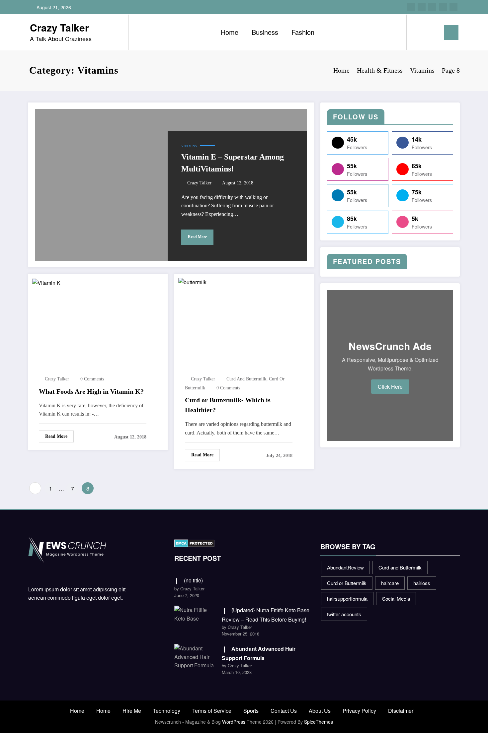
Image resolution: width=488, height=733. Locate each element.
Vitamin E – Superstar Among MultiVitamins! (232, 163)
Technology (166, 710)
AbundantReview (345, 567)
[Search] (418, 32)
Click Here (390, 386)
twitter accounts (344, 614)
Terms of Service (211, 710)
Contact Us (284, 710)
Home (229, 32)
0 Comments (92, 378)
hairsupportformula (347, 598)
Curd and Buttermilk (246, 378)
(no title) (193, 580)
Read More (197, 236)
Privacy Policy (359, 710)
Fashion (302, 32)
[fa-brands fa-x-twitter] (422, 7)
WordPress (233, 721)
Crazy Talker (59, 27)
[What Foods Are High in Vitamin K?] (46, 282)
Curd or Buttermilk (346, 582)
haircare (390, 582)
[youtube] (453, 7)
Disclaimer (400, 710)
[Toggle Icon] (451, 32)
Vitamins (189, 146)
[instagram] (443, 7)
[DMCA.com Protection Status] (194, 542)
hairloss (421, 582)
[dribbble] (432, 7)
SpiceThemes (318, 721)
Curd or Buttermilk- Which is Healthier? (228, 405)
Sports (251, 710)
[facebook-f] (411, 7)
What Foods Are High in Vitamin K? (91, 391)
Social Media (396, 598)
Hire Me (131, 710)
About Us (320, 710)
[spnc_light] (430, 32)
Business (265, 32)
